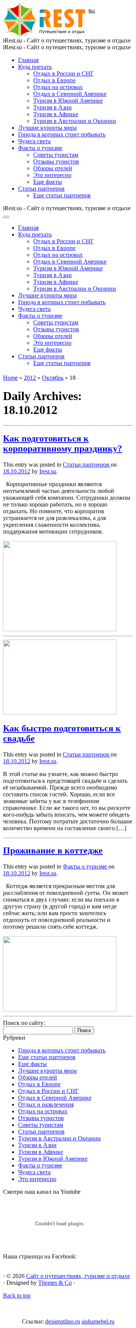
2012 (30, 377)
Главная (28, 60)
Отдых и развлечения (46, 1104)
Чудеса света (34, 141)
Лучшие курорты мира (47, 127)
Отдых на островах (58, 87)
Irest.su (47, 471)
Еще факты (47, 182)
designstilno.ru (62, 1321)
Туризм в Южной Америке (68, 100)
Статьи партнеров (41, 188)
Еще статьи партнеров (62, 195)
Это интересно (52, 175)
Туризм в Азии (52, 107)
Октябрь (52, 377)
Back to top (17, 1295)
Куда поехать (35, 67)
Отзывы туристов (56, 161)
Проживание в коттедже (53, 850)
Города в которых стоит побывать (61, 134)
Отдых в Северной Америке (70, 94)
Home (10, 377)
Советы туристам (55, 155)
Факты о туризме (40, 148)
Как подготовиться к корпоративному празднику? (62, 443)
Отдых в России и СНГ (63, 73)
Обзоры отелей (52, 168)
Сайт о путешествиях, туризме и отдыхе (78, 1276)
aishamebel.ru (98, 1321)
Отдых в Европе (54, 80)
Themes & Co (55, 1282)
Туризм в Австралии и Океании (74, 121)
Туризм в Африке (55, 114)
